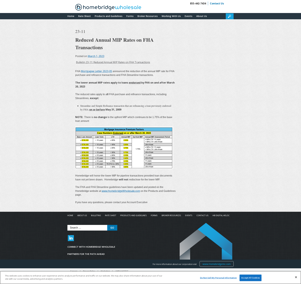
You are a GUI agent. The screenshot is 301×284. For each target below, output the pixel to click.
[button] (230, 16)
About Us (201, 16)
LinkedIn (70, 239)
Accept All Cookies (250, 277)
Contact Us (217, 3)
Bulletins (96, 215)
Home (70, 16)
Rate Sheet (84, 16)
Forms (130, 16)
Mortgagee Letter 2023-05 (96, 71)
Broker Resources (147, 16)
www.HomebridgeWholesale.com (121, 191)
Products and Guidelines (108, 16)
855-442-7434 (198, 3)
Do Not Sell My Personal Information (218, 277)
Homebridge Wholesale (108, 8)
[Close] (296, 277)
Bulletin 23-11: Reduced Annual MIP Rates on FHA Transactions (113, 62)
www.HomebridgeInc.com (216, 264)
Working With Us (171, 16)
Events (188, 16)
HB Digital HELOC (221, 215)
